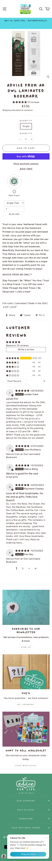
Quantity (26, 121)
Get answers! (26, 704)
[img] (22, 390)
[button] (20, 102)
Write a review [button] (26, 349)
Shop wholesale (26, 766)
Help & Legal (26, 810)
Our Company (26, 801)
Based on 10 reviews (17, 345)
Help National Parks (26, 828)
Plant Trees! (14, 195)
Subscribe (26, 819)
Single (26, 126)
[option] (26, 23)
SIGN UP (26, 647)
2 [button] (22, 568)
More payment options (26, 163)
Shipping (6, 110)
